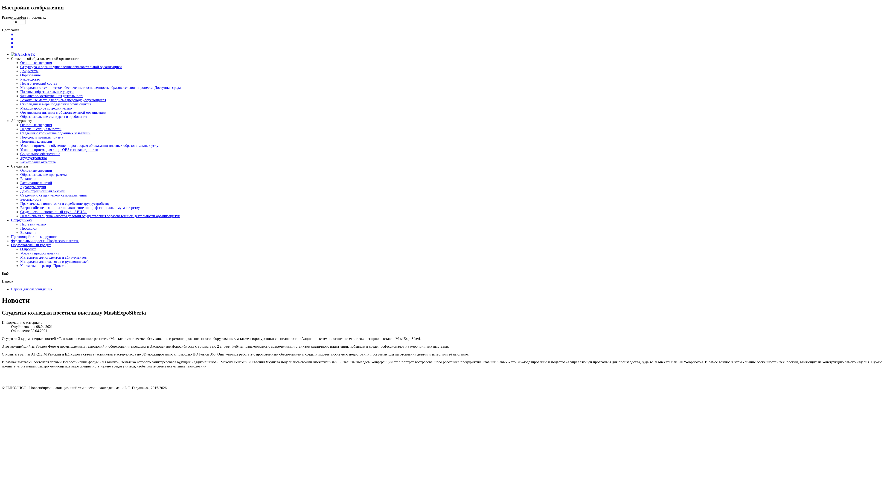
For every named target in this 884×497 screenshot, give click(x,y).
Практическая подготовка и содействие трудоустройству (65, 203)
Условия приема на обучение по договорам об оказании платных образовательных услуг (90, 145)
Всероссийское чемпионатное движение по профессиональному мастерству (80, 208)
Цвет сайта (10, 30)
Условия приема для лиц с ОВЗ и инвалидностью (59, 150)
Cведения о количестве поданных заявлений (55, 133)
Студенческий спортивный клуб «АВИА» (53, 212)
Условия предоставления (39, 253)
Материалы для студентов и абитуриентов (53, 257)
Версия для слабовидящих (31, 289)
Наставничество (33, 224)
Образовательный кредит (31, 245)
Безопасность (30, 199)
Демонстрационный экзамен (42, 191)
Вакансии (28, 179)
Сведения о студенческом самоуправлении (53, 195)
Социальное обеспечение (40, 154)
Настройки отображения (33, 8)
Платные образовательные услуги (47, 92)
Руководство (30, 79)
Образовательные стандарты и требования (53, 116)
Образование (30, 75)
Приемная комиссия (36, 141)
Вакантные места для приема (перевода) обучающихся (63, 100)
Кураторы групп (33, 187)
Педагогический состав (38, 83)
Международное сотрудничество (46, 108)
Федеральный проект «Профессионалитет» (45, 241)
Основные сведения (36, 63)
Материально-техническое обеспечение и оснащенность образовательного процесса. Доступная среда (100, 88)
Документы (29, 71)
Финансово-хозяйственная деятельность (51, 96)
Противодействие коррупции (34, 237)
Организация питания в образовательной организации (63, 112)
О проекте (28, 249)
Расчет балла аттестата (38, 162)
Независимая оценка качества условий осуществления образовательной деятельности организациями (100, 216)
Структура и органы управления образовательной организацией (71, 67)
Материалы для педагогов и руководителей (54, 261)
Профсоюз (28, 228)
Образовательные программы (43, 174)
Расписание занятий (36, 183)
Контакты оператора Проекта (43, 266)
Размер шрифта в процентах (24, 17)
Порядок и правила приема (41, 137)
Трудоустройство (33, 158)
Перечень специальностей (40, 129)
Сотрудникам (21, 220)
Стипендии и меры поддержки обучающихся (55, 104)
